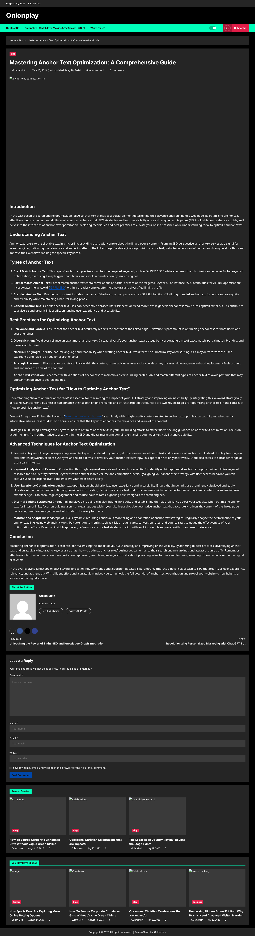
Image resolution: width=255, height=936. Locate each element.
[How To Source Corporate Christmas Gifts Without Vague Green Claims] (38, 816)
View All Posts (78, 611)
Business (197, 901)
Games (16, 901)
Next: (205, 641)
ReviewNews (142, 932)
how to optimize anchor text (83, 416)
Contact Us (12, 28)
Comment (16, 675)
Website (14, 753)
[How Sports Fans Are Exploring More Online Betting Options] (38, 888)
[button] (219, 28)
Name (14, 723)
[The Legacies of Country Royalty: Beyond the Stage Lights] (157, 816)
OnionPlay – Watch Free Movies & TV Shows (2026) (54, 28)
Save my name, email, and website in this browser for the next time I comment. (59, 767)
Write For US (97, 28)
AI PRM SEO (57, 287)
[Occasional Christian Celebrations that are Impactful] (97, 816)
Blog (13, 53)
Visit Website (51, 611)
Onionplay (22, 15)
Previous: (57, 641)
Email (14, 738)
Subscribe (240, 28)
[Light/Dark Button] (212, 28)
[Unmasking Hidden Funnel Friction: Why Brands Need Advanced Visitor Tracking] (217, 888)
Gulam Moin (19, 70)
